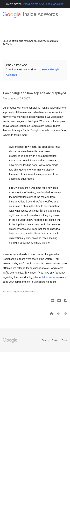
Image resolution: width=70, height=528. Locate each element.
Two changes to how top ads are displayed (34, 93)
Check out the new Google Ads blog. (43, 4)
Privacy (55, 340)
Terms (64, 340)
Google (45, 340)
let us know (48, 277)
